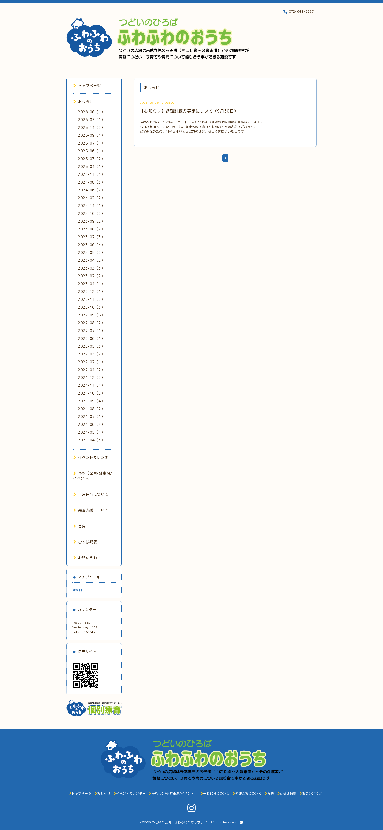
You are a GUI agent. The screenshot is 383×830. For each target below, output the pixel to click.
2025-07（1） (91, 143)
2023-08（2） (91, 229)
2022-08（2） (91, 322)
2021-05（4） (91, 432)
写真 (82, 525)
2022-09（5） (91, 315)
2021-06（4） (91, 424)
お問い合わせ (89, 557)
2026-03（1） (91, 119)
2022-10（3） (91, 307)
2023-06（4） (91, 244)
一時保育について (93, 494)
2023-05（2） (91, 252)
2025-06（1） (91, 150)
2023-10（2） (91, 213)
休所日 (77, 590)
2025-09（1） (91, 135)
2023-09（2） (91, 221)
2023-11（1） (91, 205)
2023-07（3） (91, 236)
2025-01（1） (91, 166)
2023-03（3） (91, 268)
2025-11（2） (91, 127)
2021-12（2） (91, 377)
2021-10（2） (91, 393)
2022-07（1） (91, 330)
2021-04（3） (91, 440)
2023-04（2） (91, 260)
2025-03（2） (91, 158)
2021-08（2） (91, 408)
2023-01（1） (91, 283)
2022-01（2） (91, 369)
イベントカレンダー (95, 457)
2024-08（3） (91, 182)
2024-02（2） (91, 197)
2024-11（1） (91, 174)
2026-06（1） (91, 111)
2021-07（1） (91, 416)
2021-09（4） (91, 400)
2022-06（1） (91, 338)
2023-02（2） (91, 275)
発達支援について (93, 510)
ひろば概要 (87, 541)
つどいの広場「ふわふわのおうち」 (178, 822)
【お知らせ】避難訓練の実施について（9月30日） (189, 111)
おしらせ (85, 101)
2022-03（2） (91, 354)
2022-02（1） (91, 361)
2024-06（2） (91, 190)
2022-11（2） (91, 299)
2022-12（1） (91, 291)
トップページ (89, 85)
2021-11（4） (91, 385)
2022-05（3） (91, 346)
